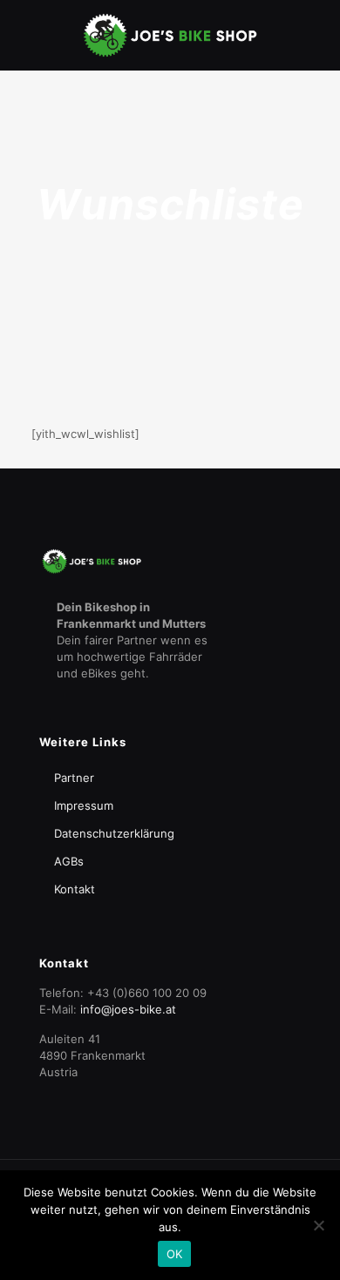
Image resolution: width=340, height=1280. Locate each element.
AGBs (69, 861)
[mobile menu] (316, 35)
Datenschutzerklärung (114, 833)
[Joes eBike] (170, 35)
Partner (74, 778)
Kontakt (74, 889)
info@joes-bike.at (128, 1009)
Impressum (83, 805)
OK (175, 1254)
